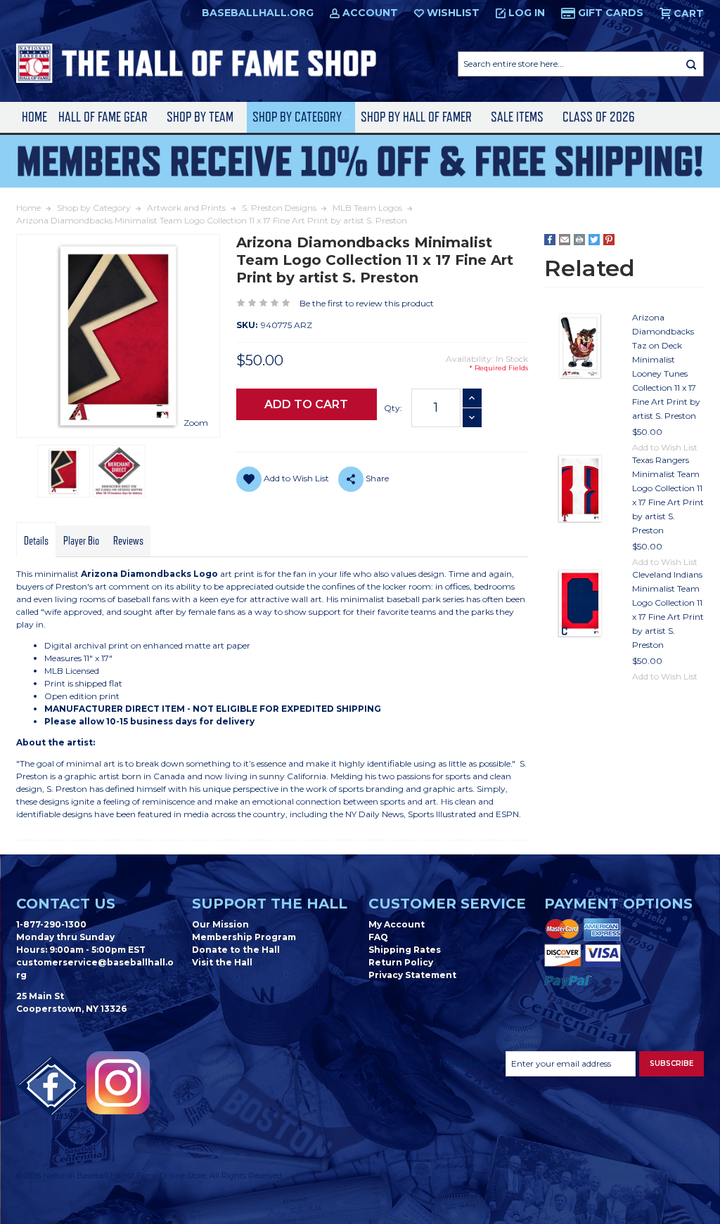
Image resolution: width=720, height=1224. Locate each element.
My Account (396, 924)
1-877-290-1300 (51, 924)
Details (36, 541)
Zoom (196, 422)
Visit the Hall (222, 962)
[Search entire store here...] (691, 64)
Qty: (393, 408)
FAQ (378, 937)
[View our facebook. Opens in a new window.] (51, 1086)
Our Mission (220, 924)
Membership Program (244, 937)
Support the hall (269, 903)
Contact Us (65, 903)
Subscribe (671, 1063)
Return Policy (400, 962)
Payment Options (618, 903)
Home (34, 117)
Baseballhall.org (258, 12)
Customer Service (447, 903)
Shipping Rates (404, 949)
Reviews (128, 541)
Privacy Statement (412, 975)
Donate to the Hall (236, 949)
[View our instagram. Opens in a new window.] (118, 1082)
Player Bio (81, 541)
